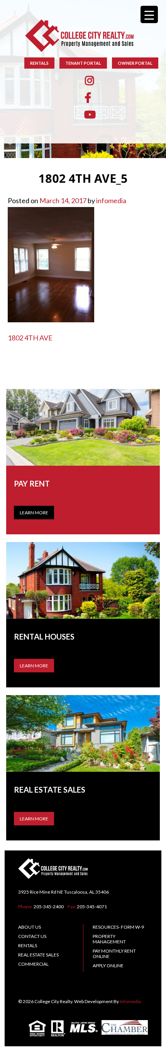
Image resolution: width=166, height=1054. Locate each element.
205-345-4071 (92, 906)
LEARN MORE (34, 665)
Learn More (34, 512)
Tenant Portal (83, 63)
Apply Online (108, 965)
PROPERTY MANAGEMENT (109, 939)
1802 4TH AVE (30, 337)
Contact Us (32, 936)
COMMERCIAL (33, 964)
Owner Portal (135, 63)
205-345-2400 (49, 906)
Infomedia (130, 1001)
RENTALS (39, 63)
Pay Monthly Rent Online (114, 953)
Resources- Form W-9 (118, 927)
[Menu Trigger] (149, 14)
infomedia (111, 200)
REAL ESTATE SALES (38, 955)
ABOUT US (29, 927)
